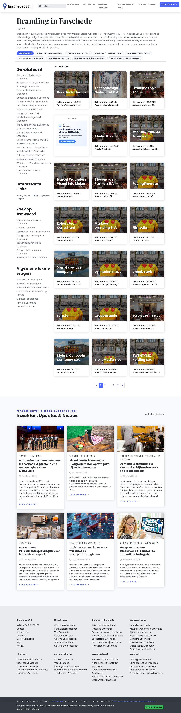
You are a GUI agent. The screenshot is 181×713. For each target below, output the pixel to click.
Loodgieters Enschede (103, 638)
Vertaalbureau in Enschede (31, 159)
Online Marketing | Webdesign (139, 543)
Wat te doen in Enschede (30, 279)
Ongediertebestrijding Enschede (146, 673)
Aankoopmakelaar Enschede (32, 257)
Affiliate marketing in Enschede (33, 82)
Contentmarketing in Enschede (33, 97)
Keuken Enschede (63, 659)
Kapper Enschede (63, 635)
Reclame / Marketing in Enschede (29, 77)
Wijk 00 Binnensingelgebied (49, 53)
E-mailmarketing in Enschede (32, 105)
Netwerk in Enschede (27, 128)
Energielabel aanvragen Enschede (29, 252)
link (34, 195)
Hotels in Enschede (26, 302)
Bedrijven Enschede (102, 6)
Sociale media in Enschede (30, 151)
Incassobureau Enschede (143, 666)
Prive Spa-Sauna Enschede (144, 662)
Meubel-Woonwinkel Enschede (146, 628)
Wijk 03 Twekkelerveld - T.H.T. (108, 53)
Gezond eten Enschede (66, 645)
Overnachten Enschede (142, 642)
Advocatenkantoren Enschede (108, 676)
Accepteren (154, 707)
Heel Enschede (25, 53)
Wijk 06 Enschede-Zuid (58, 58)
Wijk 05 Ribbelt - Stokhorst (31, 58)
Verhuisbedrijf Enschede (104, 645)
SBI (84, 4)
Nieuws (142, 4)
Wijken (91, 4)
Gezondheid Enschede (66, 638)
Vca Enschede (61, 662)
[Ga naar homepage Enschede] (17, 6)
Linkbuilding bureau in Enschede (33, 124)
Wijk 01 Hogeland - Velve (78, 53)
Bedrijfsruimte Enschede (142, 669)
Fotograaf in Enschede (28, 113)
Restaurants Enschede (104, 625)
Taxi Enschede (61, 632)
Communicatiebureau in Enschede (29, 92)
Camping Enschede (140, 638)
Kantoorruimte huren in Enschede (29, 222)
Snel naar (72, 4)
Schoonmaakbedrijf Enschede (32, 669)
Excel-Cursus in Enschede (30, 109)
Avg (19, 642)
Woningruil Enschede (140, 659)
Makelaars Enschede (27, 673)
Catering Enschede (102, 628)
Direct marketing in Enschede (32, 101)
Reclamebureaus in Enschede (32, 147)
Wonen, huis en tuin (82, 456)
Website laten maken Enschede (70, 669)
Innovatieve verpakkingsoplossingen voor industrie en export (39, 551)
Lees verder (27, 504)
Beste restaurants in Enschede (32, 287)
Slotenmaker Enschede (104, 679)
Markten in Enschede (27, 298)
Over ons (21, 635)
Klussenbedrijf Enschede (29, 659)
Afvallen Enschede (64, 642)
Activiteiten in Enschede (29, 283)
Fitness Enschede (26, 306)
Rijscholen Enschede (64, 625)
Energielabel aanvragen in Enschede (30, 237)
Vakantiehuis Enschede (142, 645)
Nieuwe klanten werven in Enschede (30, 134)
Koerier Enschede (26, 227)
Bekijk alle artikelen (153, 414)
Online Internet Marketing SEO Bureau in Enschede (32, 141)
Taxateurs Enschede (27, 666)
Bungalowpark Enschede (143, 649)
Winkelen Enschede (140, 625)
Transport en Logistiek (84, 543)
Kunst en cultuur (30, 456)
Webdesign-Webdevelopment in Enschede (34, 165)
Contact (152, 4)
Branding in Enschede (28, 86)
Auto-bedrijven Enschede (105, 659)
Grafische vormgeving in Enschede (29, 119)
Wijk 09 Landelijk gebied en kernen (125, 58)
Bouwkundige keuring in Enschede (29, 244)
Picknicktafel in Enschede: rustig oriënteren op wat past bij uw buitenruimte (89, 464)
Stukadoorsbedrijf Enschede (106, 642)
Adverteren (169, 4)
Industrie (25, 543)
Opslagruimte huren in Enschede (33, 231)
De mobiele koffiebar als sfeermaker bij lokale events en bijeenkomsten (139, 467)
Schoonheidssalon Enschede (107, 632)
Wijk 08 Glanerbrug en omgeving (89, 58)
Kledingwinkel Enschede (66, 666)
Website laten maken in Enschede (29, 172)
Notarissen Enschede (27, 662)
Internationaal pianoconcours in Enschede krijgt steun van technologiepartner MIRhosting (40, 466)
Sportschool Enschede (66, 673)
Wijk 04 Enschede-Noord (138, 53)
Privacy (20, 645)
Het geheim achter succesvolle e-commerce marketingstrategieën (137, 551)
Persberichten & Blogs (125, 6)
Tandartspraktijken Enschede (107, 635)
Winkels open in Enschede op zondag (32, 293)
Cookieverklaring (25, 638)
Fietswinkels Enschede (66, 628)
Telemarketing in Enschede (31, 155)
